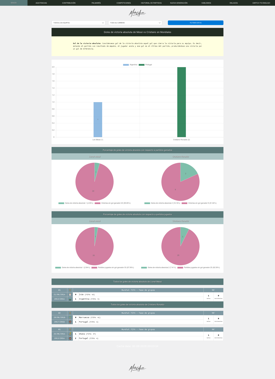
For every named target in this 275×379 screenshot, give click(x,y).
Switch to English (261, 3)
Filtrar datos (196, 23)
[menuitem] (14, 3)
